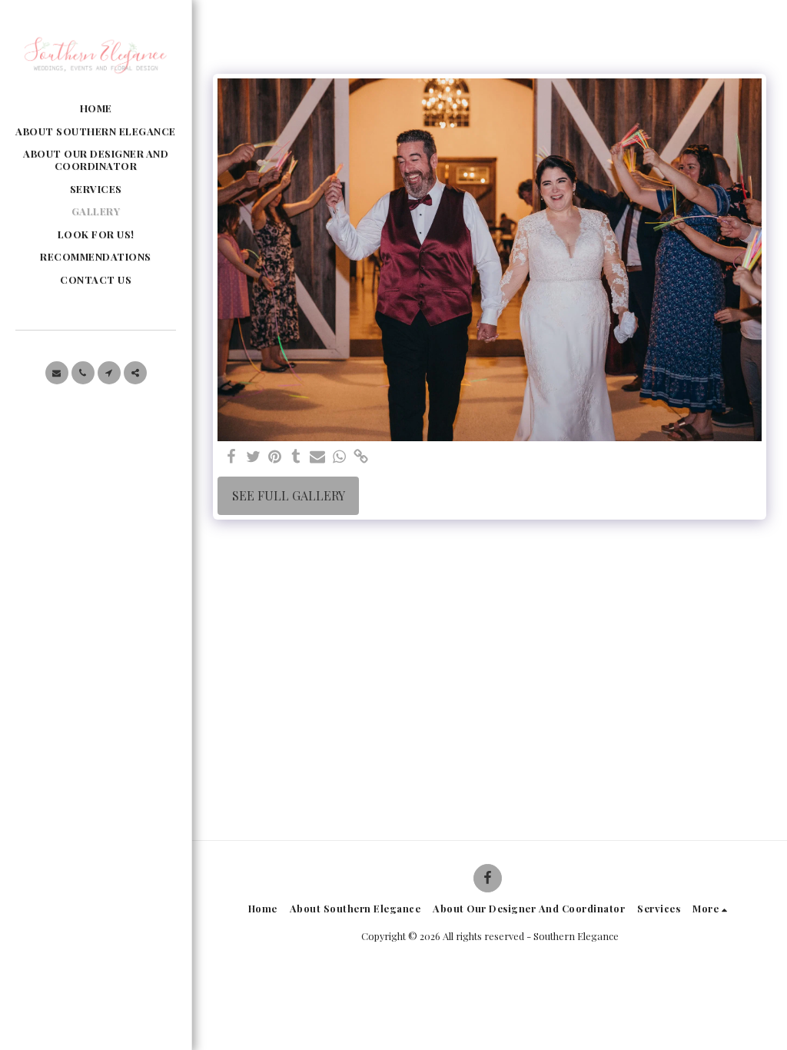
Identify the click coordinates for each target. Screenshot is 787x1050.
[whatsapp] (339, 457)
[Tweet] (253, 457)
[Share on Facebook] (231, 457)
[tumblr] (296, 457)
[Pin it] (274, 457)
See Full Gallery (288, 495)
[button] (56, 372)
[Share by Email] (317, 457)
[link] (360, 457)
